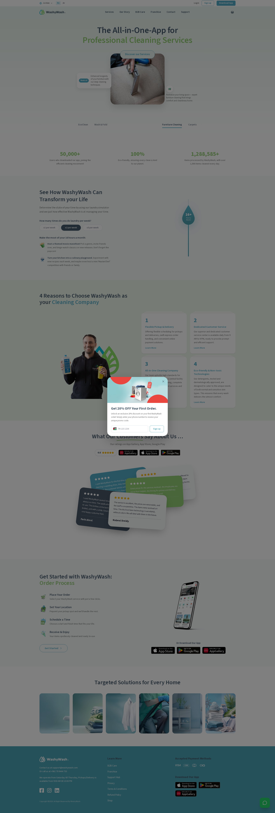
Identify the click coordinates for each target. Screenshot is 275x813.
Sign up (157, 428)
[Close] (163, 381)
